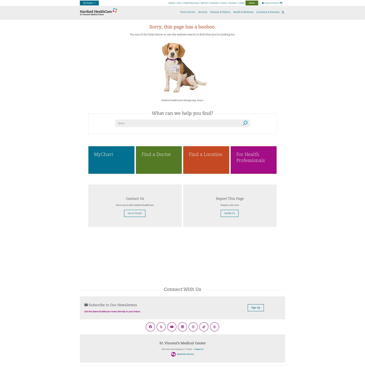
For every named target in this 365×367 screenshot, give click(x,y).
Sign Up (255, 308)
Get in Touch (135, 213)
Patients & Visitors (220, 12)
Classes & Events (271, 3)
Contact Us (198, 349)
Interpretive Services (185, 354)
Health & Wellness (243, 12)
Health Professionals (191, 3)
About (179, 3)
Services (202, 12)
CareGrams (214, 3)
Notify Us (229, 213)
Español (172, 3)
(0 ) (280, 3)
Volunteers (233, 3)
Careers (223, 3)
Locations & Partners (267, 12)
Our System (88, 3)
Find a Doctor (187, 12)
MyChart (204, 3)
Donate (252, 3)
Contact (242, 3)
